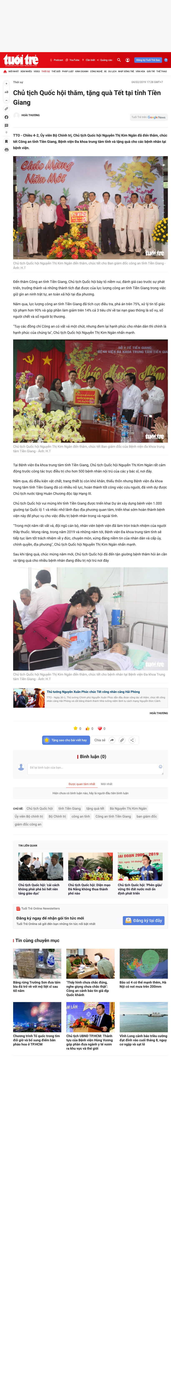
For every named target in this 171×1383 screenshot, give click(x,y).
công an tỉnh (81, 816)
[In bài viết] (6, 149)
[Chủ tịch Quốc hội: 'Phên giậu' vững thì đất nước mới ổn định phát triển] (140, 867)
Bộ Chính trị (57, 816)
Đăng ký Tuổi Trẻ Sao (148, 60)
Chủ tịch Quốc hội (40, 808)
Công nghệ (96, 71)
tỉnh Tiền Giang (69, 808)
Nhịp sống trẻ (126, 71)
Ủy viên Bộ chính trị (29, 816)
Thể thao (161, 71)
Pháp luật (68, 71)
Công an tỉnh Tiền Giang (113, 816)
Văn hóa (140, 71)
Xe (105, 71)
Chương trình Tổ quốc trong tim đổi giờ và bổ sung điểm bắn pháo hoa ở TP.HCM (36, 1040)
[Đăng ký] (144, 920)
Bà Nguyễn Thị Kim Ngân (128, 808)
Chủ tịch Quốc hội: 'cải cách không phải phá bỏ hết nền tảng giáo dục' (38, 889)
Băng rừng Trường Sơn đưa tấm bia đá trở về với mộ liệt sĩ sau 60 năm (36, 986)
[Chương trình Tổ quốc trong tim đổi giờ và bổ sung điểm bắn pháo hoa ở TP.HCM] (37, 1017)
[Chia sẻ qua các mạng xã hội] (132, 740)
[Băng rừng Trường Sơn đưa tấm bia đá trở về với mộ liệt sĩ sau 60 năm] (37, 964)
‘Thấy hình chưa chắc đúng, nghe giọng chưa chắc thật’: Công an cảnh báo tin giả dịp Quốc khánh (87, 988)
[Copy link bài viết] (122, 740)
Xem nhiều (26, 71)
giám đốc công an (28, 824)
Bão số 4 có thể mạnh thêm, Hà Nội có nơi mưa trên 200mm (143, 984)
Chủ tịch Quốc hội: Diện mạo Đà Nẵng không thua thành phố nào (89, 889)
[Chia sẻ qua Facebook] (112, 740)
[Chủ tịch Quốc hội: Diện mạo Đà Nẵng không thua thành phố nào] (90, 867)
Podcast (58, 60)
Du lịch (112, 71)
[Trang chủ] (5, 71)
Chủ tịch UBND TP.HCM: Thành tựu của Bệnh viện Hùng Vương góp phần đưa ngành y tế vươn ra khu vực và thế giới (89, 1042)
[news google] (149, 117)
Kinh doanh (81, 71)
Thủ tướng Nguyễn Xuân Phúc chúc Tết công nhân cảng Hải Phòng (93, 692)
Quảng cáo (106, 60)
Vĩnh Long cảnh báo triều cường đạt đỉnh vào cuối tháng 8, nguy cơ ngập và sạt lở (143, 1040)
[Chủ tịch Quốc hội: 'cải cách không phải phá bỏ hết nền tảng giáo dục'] (40, 867)
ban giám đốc (147, 816)
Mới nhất (14, 71)
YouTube (74, 60)
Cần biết (90, 60)
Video (37, 71)
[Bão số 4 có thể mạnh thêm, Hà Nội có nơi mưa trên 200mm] (144, 964)
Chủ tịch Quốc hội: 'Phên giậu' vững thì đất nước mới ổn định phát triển (140, 889)
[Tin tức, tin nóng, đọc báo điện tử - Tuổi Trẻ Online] (20, 60)
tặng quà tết (95, 808)
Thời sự (45, 71)
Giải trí (151, 71)
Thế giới (56, 71)
